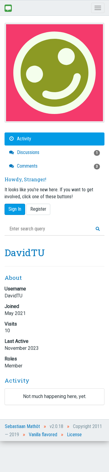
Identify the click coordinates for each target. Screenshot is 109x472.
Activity (23, 139)
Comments (57, 166)
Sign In (14, 209)
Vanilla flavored (43, 434)
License (74, 434)
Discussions (57, 152)
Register (38, 209)
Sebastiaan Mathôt (22, 426)
